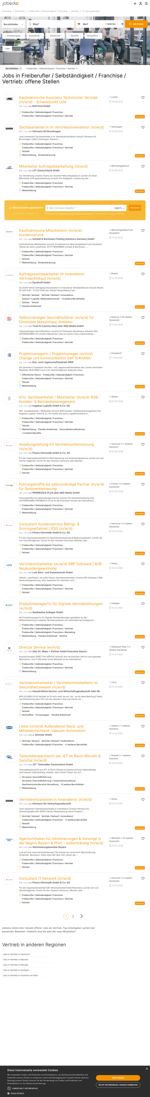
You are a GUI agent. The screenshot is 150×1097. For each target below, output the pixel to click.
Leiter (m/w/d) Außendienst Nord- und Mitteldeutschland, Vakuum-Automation (52, 728)
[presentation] (134, 3)
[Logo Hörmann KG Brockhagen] (9, 128)
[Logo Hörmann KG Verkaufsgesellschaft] (9, 801)
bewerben (140, 117)
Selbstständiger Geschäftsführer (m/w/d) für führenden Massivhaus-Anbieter (56, 319)
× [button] (147, 1069)
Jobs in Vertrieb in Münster (15, 959)
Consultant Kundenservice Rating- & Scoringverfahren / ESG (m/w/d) (49, 526)
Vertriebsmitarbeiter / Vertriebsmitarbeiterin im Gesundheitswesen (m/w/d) (58, 685)
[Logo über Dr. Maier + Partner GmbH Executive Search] (9, 648)
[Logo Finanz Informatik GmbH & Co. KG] (9, 446)
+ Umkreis (110, 24)
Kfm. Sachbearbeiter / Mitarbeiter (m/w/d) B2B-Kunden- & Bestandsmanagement (59, 399)
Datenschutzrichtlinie (66, 214)
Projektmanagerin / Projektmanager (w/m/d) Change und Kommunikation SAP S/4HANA (56, 356)
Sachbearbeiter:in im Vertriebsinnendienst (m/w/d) (61, 127)
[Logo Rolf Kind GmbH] (9, 99)
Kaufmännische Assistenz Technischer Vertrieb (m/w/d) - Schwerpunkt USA (58, 99)
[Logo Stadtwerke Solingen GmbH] (9, 605)
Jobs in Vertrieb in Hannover (16, 954)
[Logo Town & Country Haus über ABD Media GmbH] (9, 319)
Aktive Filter (8, 63)
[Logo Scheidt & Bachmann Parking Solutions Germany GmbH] (9, 232)
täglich (118, 207)
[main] (75, 495)
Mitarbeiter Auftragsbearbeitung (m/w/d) (53, 166)
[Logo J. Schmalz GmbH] (9, 727)
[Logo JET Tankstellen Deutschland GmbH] (9, 757)
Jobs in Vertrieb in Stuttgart (16, 970)
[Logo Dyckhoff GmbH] (9, 275)
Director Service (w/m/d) (39, 647)
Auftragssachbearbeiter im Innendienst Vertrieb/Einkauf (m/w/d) (51, 276)
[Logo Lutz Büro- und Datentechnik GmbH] (9, 565)
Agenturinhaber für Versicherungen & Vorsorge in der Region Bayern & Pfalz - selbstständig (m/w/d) (61, 840)
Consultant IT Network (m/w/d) (45, 878)
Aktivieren (135, 207)
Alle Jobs (23, 106)
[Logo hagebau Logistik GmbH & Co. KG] (9, 398)
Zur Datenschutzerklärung (34, 1083)
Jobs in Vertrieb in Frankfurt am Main (20, 975)
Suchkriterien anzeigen (23, 213)
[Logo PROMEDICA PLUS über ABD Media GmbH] (9, 485)
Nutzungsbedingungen (83, 214)
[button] (121, 24)
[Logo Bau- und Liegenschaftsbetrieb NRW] (9, 355)
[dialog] (75, 1081)
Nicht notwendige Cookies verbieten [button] (118, 1085)
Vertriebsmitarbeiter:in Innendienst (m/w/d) (55, 799)
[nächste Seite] (81, 916)
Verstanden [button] (118, 1078)
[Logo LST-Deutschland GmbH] (9, 167)
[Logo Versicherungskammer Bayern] (9, 840)
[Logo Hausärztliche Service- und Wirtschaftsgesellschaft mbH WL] (9, 684)
